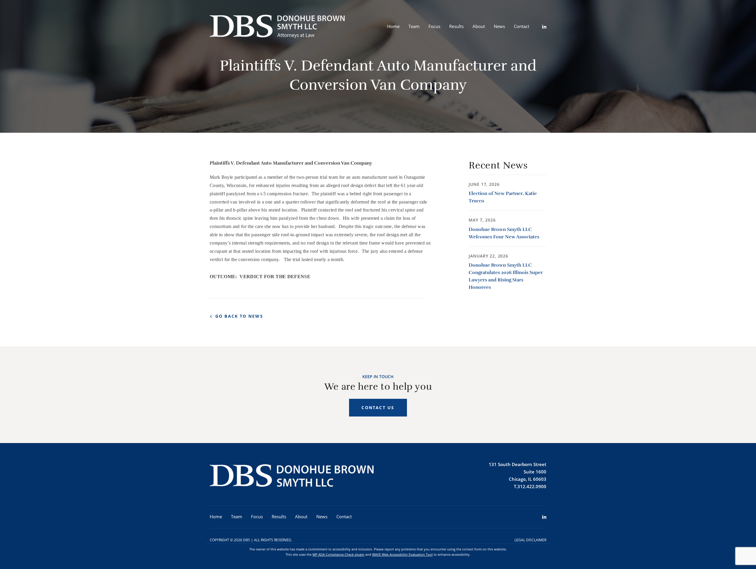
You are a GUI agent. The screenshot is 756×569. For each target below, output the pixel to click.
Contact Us (377, 407)
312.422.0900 (531, 486)
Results (456, 26)
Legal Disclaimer (530, 539)
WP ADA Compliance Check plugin (338, 554)
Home (393, 26)
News (499, 26)
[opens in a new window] (539, 26)
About (478, 26)
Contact (521, 26)
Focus (434, 26)
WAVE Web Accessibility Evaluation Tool (402, 554)
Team (414, 26)
